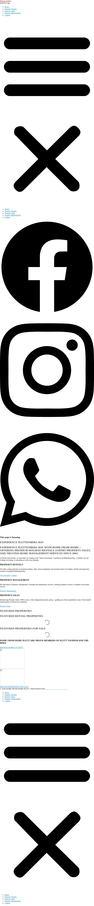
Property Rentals (11, 9)
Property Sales (10, 11)
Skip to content (5, 1)
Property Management (13, 13)
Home (7, 7)
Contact (7, 15)
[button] (47, 112)
